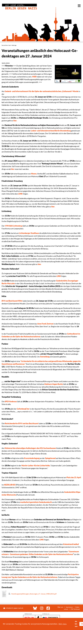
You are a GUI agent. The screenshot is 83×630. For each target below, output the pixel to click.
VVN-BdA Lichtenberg (13, 226)
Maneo (34, 174)
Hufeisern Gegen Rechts (53, 384)
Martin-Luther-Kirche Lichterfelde (36, 465)
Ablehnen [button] (76, 623)
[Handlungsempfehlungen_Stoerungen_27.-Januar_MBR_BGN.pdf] (29, 597)
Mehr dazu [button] (63, 624)
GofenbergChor (23, 409)
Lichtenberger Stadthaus (29, 233)
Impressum (69, 607)
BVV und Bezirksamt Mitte (12, 301)
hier (12, 169)
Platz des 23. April (74, 477)
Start (9, 45)
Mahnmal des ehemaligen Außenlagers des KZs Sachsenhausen (30, 448)
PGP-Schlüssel (75, 609)
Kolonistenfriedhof (71, 544)
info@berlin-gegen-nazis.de (14, 608)
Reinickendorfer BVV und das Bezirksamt (21, 423)
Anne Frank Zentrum (45, 324)
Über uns (60, 607)
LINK (20, 194)
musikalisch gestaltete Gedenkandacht (36, 502)
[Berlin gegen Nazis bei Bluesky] (35, 608)
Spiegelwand (50, 458)
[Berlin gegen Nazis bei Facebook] (48, 608)
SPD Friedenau (11, 401)
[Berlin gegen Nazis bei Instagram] (41, 608)
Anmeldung (44, 357)
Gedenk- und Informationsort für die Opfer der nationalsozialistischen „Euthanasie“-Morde (41, 91)
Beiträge (14, 45)
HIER (34, 77)
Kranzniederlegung (32, 458)
